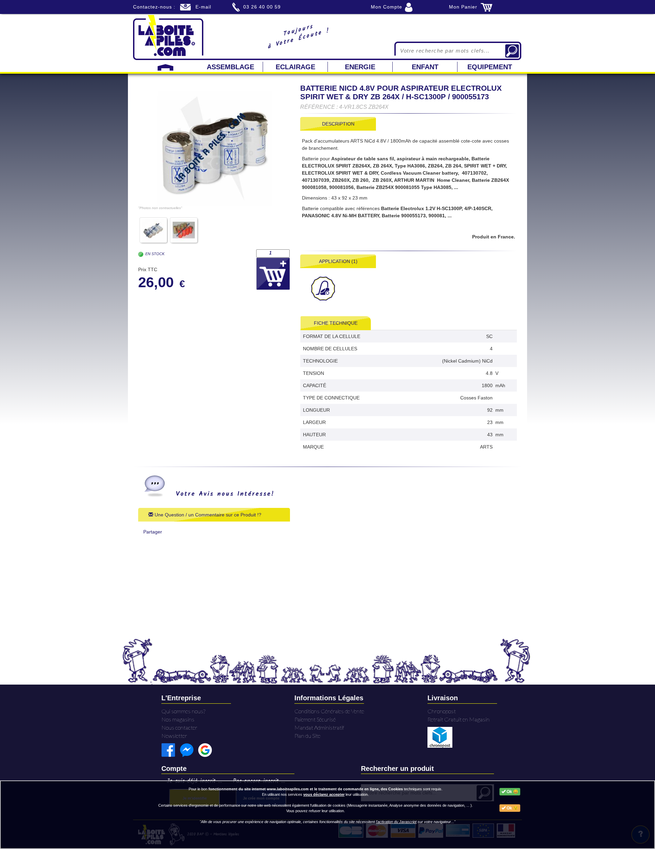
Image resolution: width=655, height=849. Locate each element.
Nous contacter (179, 727)
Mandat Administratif (319, 727)
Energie (360, 67)
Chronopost (441, 711)
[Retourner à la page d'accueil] (168, 37)
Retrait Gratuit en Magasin (458, 719)
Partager (152, 532)
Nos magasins (177, 719)
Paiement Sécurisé (315, 719)
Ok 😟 (512, 808)
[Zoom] (214, 148)
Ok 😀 (512, 791)
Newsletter (174, 735)
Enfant (425, 67)
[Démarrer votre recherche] (512, 51)
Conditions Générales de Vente (329, 711)
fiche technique (336, 323)
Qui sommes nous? (183, 711)
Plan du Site (307, 735)
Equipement (489, 67)
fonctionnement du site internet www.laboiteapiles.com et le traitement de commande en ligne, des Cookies (305, 789)
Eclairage (295, 67)
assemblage (230, 67)
